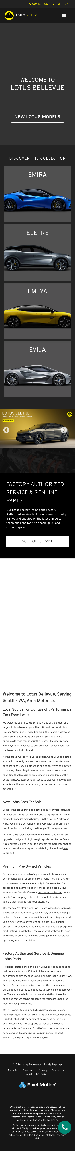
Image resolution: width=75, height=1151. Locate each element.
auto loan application (32, 926)
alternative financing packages (32, 935)
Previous (14, 433)
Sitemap (41, 1074)
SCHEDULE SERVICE (37, 541)
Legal (29, 1074)
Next (70, 433)
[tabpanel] (37, 428)
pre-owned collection (50, 892)
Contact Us (57, 1070)
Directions (29, 1070)
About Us (13, 1070)
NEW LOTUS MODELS (37, 116)
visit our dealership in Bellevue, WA (27, 1037)
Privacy (43, 1070)
